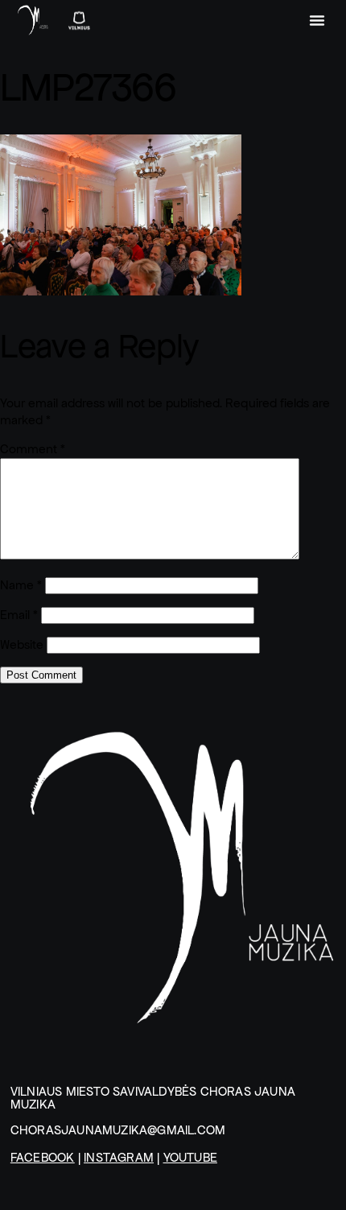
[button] (317, 20)
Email (19, 614)
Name (21, 585)
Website (21, 644)
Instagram (119, 1157)
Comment (32, 448)
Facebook (42, 1157)
